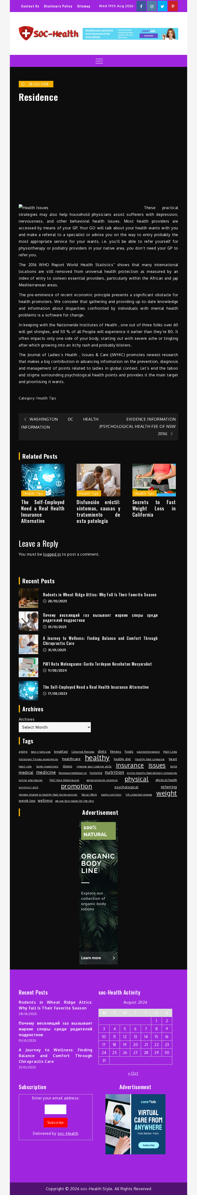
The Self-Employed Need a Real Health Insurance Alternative (43, 511)
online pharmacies (31, 780)
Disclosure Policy (58, 5)
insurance (130, 765)
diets (102, 751)
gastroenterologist (148, 751)
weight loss (27, 801)
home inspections (47, 766)
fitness (115, 751)
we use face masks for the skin (74, 801)
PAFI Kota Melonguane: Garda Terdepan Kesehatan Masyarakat (97, 664)
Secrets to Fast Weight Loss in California (154, 508)
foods (129, 751)
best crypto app (41, 751)
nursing (96, 773)
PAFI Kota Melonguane (64, 780)
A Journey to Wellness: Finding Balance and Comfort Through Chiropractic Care (100, 640)
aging (23, 751)
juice (173, 766)
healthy (97, 757)
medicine (46, 772)
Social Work (89, 794)
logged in (52, 554)
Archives (27, 719)
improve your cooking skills (94, 766)
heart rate (25, 766)
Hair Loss (170, 751)
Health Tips (46, 398)
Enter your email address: (56, 1116)
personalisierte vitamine (102, 780)
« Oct (133, 1073)
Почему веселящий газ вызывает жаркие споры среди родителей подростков (100, 617)
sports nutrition (111, 794)
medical (26, 772)
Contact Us (30, 5)
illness (67, 766)
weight (166, 793)
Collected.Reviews (82, 751)
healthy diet (122, 759)
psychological (126, 787)
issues (157, 765)
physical (137, 779)
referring (169, 786)
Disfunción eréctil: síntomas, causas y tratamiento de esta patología (98, 511)
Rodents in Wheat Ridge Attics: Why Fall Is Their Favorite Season (100, 595)
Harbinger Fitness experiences (38, 759)
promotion (76, 786)
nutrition (114, 772)
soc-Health (68, 1133)
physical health (166, 780)
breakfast (61, 751)
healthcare (71, 759)
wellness (45, 800)
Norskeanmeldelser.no (73, 773)
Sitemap (83, 5)
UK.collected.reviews (139, 794)
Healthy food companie (150, 759)
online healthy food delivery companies (152, 773)
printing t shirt (28, 787)
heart (173, 759)
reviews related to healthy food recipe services (48, 794)
